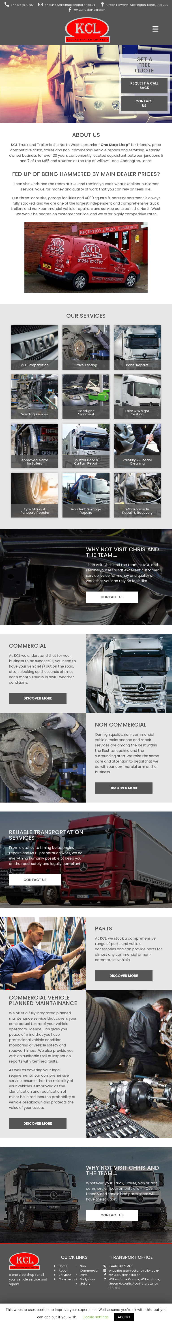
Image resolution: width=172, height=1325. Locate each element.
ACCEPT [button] (124, 1317)
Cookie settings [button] (96, 1317)
